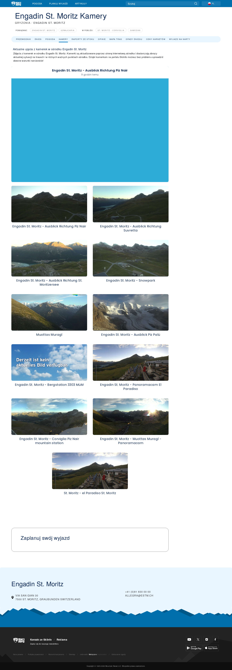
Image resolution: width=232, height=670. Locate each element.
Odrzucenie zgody (119, 654)
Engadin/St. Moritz (43, 30)
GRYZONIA (23, 23)
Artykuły (81, 3)
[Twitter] (198, 639)
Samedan (135, 30)
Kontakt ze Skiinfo (41, 639)
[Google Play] (194, 647)
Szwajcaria (67, 30)
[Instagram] (206, 639)
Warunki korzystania (56, 654)
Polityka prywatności (36, 654)
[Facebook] (215, 639)
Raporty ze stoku (83, 39)
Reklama (62, 639)
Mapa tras (116, 39)
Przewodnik (23, 39)
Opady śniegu (134, 39)
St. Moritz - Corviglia (111, 30)
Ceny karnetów (155, 39)
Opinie (102, 39)
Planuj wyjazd (58, 3)
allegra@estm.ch (139, 595)
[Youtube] (189, 639)
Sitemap (72, 654)
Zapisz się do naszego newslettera (44, 643)
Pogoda (37, 3)
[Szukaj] (195, 3)
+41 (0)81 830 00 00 (138, 591)
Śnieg (38, 39)
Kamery (63, 39)
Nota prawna (18, 654)
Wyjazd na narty (179, 39)
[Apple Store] (211, 647)
